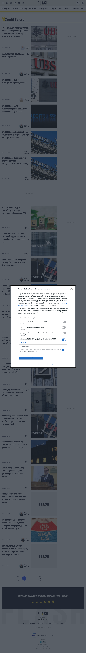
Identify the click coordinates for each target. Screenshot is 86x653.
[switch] (64, 322)
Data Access (43, 364)
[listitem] (43, 318)
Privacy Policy (52, 364)
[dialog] (43, 326)
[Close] (72, 289)
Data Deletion (33, 364)
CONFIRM (31, 358)
